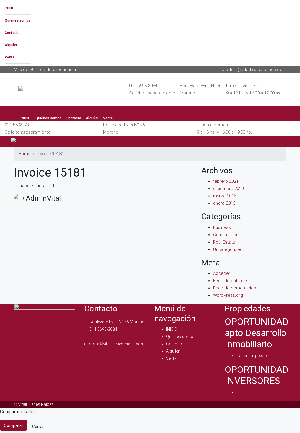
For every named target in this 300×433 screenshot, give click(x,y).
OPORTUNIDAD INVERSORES (257, 375)
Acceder (221, 273)
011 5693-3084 (143, 85)
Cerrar (38, 426)
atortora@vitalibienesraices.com (114, 343)
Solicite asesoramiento (152, 93)
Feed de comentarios (234, 288)
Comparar (13, 425)
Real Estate (224, 242)
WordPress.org (228, 295)
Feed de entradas (230, 280)
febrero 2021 (225, 181)
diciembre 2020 (228, 188)
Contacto (12, 33)
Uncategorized (228, 249)
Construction (225, 234)
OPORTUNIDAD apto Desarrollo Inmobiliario (257, 333)
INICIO (10, 8)
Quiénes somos (18, 20)
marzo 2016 (224, 196)
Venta (9, 57)
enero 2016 (224, 203)
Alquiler (11, 45)
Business (222, 227)
